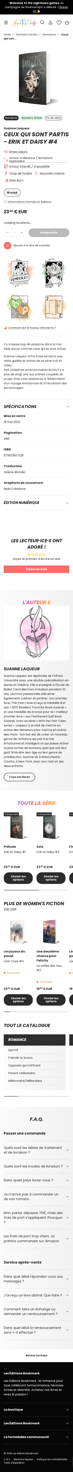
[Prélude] (18, 827)
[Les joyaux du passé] (18, 931)
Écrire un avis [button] (36, 569)
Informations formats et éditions (29, 202)
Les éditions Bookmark (25, 1453)
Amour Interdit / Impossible (29, 166)
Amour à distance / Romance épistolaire (30, 159)
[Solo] (51, 827)
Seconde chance (52, 173)
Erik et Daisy (27, 142)
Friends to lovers (20, 1058)
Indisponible (49, 233)
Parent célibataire (21, 1073)
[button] (67, 22)
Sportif (13, 1050)
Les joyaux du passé (14, 953)
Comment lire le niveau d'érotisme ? (32, 328)
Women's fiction (27, 34)
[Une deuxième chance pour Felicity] (51, 931)
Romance (49, 34)
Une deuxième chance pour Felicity (47, 956)
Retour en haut (36, 1355)
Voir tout (10, 909)
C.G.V (7, 1459)
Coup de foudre (20, 173)
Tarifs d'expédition (14, 1462)
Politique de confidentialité (52, 1459)
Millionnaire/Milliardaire (25, 1081)
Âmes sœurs (18, 151)
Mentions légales (23, 1459)
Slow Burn (16, 180)
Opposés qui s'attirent (24, 1065)
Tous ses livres (19, 777)
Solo (39, 847)
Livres (7, 34)
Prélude (10, 847)
